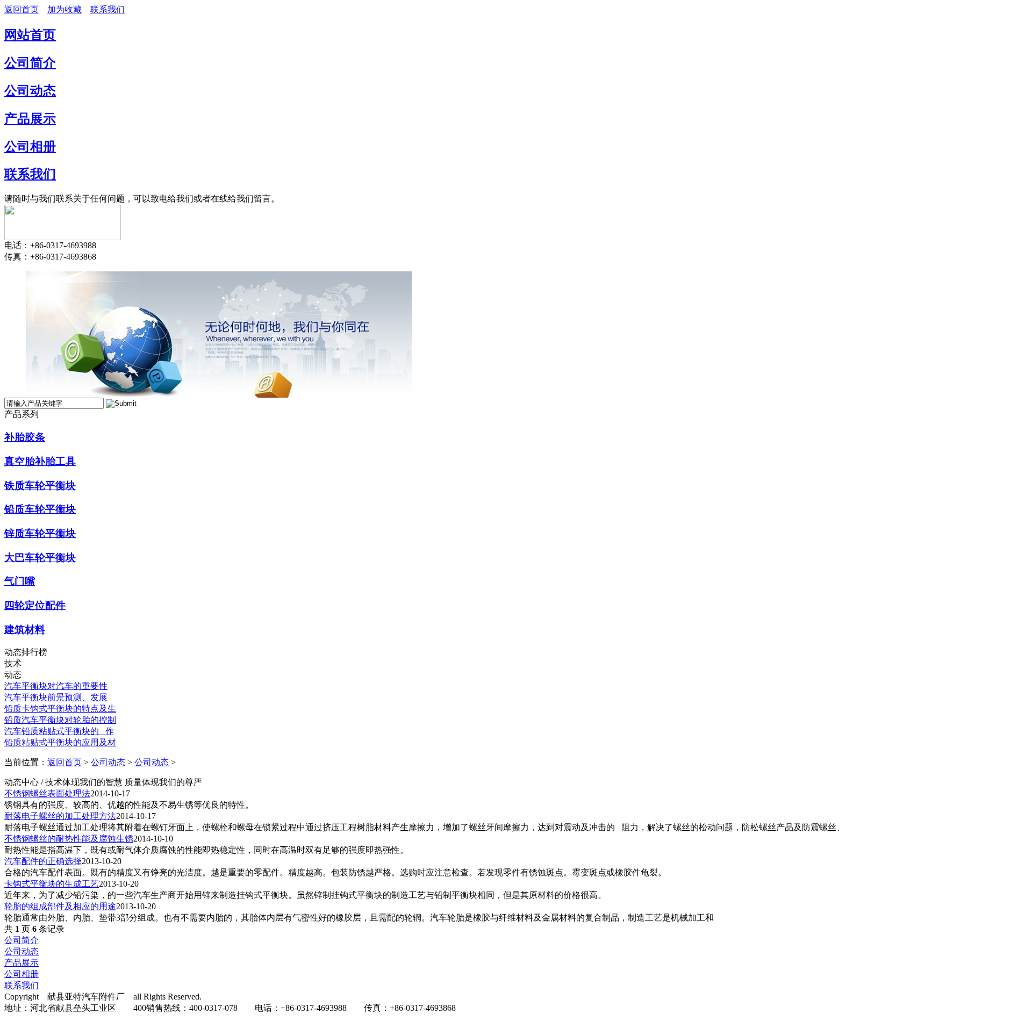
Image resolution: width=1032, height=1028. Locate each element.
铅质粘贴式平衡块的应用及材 (60, 742)
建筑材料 (24, 629)
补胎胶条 (24, 437)
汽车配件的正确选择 (43, 861)
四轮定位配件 (35, 605)
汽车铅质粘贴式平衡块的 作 (59, 731)
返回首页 (21, 9)
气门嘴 (19, 581)
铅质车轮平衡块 (40, 509)
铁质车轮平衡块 (40, 485)
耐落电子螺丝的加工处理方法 (60, 816)
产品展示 (30, 119)
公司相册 (30, 147)
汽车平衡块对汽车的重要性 (56, 686)
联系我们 (107, 9)
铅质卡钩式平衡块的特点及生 (60, 708)
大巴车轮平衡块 (40, 557)
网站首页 (30, 35)
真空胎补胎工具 (40, 461)
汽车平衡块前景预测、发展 (56, 697)
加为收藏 (64, 9)
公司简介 (30, 63)
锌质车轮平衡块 (40, 533)
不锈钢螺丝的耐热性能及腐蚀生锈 (68, 838)
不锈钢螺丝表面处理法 (47, 793)
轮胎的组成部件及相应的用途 (60, 906)
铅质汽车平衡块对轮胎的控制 (60, 719)
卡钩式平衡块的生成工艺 (51, 883)
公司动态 (30, 91)
